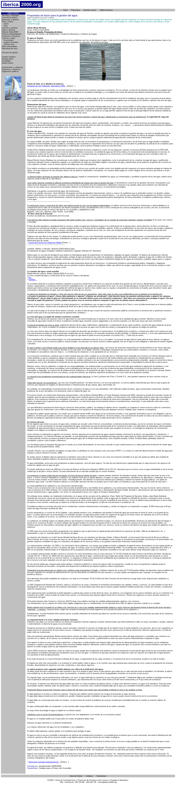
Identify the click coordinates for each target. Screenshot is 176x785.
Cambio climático (9, 57)
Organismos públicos (10, 71)
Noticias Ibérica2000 (10, 32)
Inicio (65, 10)
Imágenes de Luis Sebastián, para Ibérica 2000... (46, 86)
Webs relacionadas (9, 46)
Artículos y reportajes (10, 15)
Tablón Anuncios (106, 10)
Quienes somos (90, 10)
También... (32, 280)
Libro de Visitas (76, 776)
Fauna (5, 24)
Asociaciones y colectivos (12, 67)
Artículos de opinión (10, 53)
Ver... (30, 278)
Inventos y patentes (10, 28)
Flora (5, 26)
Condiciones (101, 776)
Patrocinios (75, 10)
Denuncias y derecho (10, 20)
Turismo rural (8, 44)
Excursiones (7, 40)
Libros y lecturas (8, 30)
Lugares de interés (10, 42)
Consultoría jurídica (9, 17)
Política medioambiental (11, 34)
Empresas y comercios (11, 69)
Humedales (6, 61)
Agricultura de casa (9, 48)
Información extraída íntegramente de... (44, 762)
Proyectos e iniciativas (11, 36)
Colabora (89, 776)
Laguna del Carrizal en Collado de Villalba (44, 243)
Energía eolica (7, 59)
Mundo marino (7, 63)
